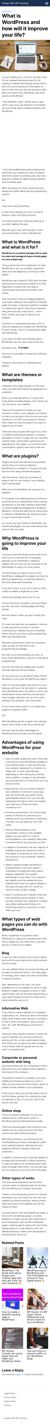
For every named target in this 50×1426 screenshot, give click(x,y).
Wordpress (7, 11)
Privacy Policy (10, 1397)
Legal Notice (9, 1393)
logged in (19, 1374)
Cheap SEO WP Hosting (15, 3)
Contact (7, 1405)
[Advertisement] (25, 140)
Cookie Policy (10, 1401)
